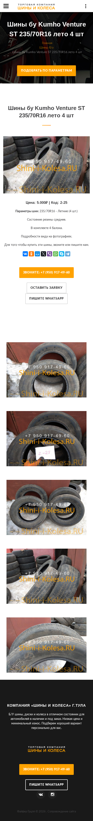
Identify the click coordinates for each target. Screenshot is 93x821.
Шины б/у (46, 47)
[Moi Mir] (37, 253)
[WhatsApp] (55, 253)
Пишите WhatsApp (46, 298)
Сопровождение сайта (62, 811)
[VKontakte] (25, 253)
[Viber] (49, 253)
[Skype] (61, 253)
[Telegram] (67, 253)
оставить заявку (46, 287)
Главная (47, 43)
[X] (43, 253)
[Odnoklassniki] (31, 253)
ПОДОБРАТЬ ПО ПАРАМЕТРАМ (46, 70)
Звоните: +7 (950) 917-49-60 (46, 272)
